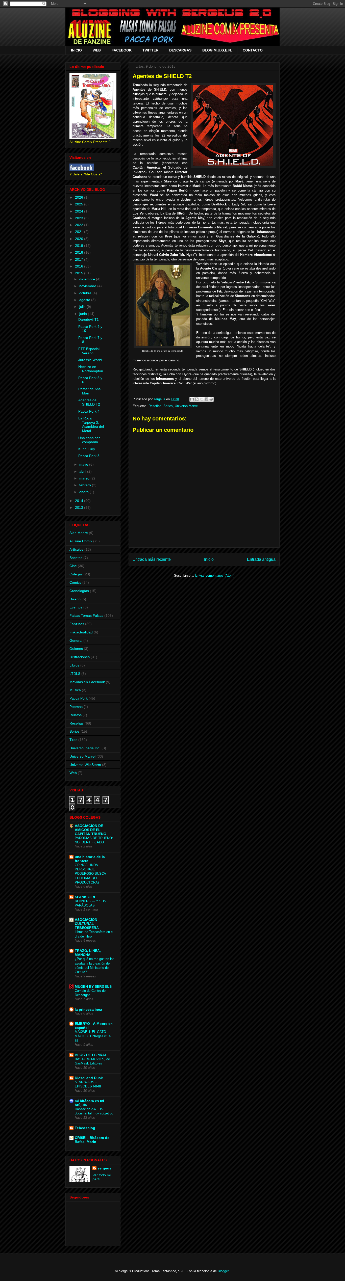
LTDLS (74, 674)
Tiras (73, 740)
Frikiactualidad (81, 632)
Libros (74, 665)
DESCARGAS (180, 50)
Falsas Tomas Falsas (86, 615)
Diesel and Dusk (89, 1078)
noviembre (88, 286)
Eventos (75, 607)
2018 (79, 252)
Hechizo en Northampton (90, 369)
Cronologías (79, 591)
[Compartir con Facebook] (206, 399)
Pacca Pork (78, 698)
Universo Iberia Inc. (85, 748)
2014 (79, 501)
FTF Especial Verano (89, 351)
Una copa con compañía (89, 440)
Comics (75, 582)
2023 (79, 218)
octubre (85, 293)
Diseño (75, 599)
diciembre (87, 279)
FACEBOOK (122, 50)
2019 (79, 246)
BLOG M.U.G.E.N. (217, 50)
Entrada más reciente (152, 559)
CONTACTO (253, 50)
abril (83, 471)
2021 (79, 232)
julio (83, 307)
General (75, 640)
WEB (97, 50)
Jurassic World (90, 360)
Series (168, 406)
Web (73, 773)
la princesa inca (88, 1009)
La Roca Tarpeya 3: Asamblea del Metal (91, 424)
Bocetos (75, 558)
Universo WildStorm (85, 765)
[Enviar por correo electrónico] (191, 399)
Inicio (209, 559)
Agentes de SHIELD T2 (89, 402)
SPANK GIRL (85, 897)
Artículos (76, 549)
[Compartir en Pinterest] (211, 399)
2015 (79, 273)
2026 (79, 197)
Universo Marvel (187, 406)
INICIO (76, 50)
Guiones (76, 649)
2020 (79, 239)
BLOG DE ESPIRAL (91, 1055)
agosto (85, 300)
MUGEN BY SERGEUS (93, 986)
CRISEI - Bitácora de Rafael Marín (92, 1140)
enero (84, 492)
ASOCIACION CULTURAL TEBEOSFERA (87, 924)
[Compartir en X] (201, 399)
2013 (79, 507)
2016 (79, 266)
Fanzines (76, 624)
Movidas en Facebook (87, 682)
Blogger (223, 1271)
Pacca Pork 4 (89, 411)
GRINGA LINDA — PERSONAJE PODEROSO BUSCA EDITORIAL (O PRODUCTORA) (90, 873)
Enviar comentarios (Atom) (214, 575)
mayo (84, 464)
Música (75, 690)
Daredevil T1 (88, 319)
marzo (84, 478)
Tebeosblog (85, 1128)
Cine (73, 566)
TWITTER (150, 50)
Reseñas (155, 406)
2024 (79, 211)
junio (83, 314)
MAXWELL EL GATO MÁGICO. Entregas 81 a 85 (93, 1036)
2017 (79, 259)
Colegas (76, 574)
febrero (85, 485)
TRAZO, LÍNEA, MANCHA (88, 953)
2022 (79, 225)
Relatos (75, 715)
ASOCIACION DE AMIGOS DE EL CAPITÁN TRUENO (90, 830)
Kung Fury (86, 449)
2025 (79, 204)
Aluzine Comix (80, 541)
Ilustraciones (79, 657)
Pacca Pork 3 (89, 456)
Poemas (76, 707)
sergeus (104, 1168)
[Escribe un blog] (196, 399)
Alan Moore (78, 533)
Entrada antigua (261, 559)
